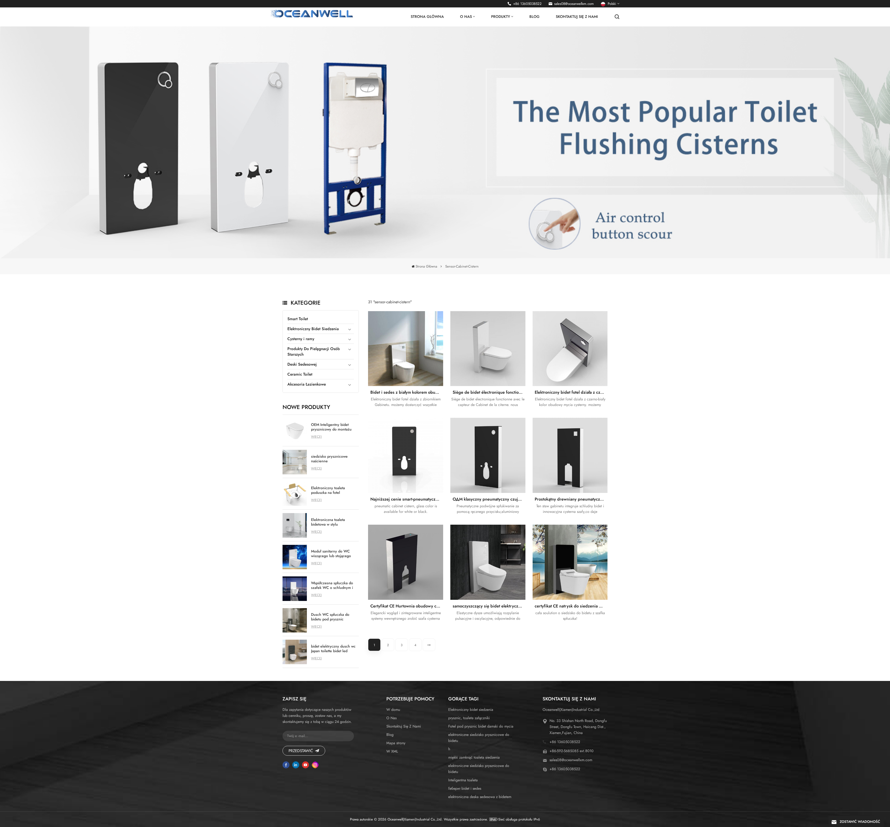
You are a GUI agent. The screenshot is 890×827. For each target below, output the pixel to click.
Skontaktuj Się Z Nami (577, 16)
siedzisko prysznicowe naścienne (329, 458)
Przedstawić (301, 751)
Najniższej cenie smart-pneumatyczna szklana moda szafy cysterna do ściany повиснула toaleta (406, 499)
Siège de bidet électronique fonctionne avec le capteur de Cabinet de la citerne (489, 392)
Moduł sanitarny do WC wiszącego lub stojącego (331, 553)
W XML (392, 751)
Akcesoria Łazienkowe (306, 384)
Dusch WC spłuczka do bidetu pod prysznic (330, 617)
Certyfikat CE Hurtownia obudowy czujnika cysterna (406, 606)
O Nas (391, 718)
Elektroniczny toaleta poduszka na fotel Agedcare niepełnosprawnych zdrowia (328, 490)
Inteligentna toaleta (463, 780)
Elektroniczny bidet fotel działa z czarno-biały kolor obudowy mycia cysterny (571, 392)
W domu (393, 709)
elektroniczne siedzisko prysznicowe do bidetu (478, 737)
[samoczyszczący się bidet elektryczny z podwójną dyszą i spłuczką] (487, 562)
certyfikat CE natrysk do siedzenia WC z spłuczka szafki (571, 606)
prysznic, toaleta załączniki (469, 718)
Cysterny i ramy (300, 339)
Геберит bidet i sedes (464, 788)
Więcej (316, 436)
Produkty (500, 16)
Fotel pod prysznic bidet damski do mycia (480, 726)
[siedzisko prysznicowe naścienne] (295, 462)
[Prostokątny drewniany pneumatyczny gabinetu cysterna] (570, 455)
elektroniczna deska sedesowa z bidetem (479, 796)
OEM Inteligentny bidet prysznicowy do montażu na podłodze (331, 427)
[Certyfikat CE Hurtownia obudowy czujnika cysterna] (405, 562)
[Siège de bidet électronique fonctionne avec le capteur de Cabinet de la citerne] (487, 348)
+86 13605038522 (527, 3)
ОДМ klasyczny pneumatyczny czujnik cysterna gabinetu (489, 499)
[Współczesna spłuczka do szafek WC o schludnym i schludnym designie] (295, 588)
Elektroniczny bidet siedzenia (470, 709)
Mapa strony (395, 743)
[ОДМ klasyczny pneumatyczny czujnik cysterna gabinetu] (487, 455)
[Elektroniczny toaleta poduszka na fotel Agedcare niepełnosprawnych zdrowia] (295, 494)
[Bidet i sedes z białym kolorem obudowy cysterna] (405, 348)
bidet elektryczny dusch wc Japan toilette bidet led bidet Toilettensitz (333, 648)
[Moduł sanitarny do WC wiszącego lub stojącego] (295, 557)
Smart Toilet (297, 319)
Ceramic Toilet (299, 374)
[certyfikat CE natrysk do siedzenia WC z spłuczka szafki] (570, 562)
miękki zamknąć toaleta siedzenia (474, 757)
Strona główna (427, 16)
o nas (466, 16)
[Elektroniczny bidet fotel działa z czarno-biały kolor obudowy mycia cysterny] (570, 348)
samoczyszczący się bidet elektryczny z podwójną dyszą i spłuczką (489, 606)
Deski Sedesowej (302, 364)
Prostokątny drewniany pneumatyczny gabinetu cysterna (571, 499)
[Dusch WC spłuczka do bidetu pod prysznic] (295, 620)
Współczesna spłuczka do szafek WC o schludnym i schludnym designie (332, 585)
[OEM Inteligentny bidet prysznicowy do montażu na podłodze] (295, 430)
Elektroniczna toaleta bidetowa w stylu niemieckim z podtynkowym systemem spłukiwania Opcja (333, 522)
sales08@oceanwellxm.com (574, 3)
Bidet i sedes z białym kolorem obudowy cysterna (406, 392)
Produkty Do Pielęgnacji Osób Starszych (313, 351)
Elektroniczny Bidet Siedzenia (313, 329)
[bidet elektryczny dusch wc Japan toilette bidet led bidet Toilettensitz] (295, 652)
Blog (534, 16)
